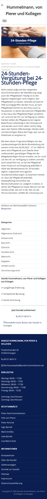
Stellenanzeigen (8, 464)
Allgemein (6, 229)
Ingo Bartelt (6, 427)
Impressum (6, 478)
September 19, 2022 (8, 64)
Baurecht (5, 242)
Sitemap (5, 474)
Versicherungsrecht (10, 270)
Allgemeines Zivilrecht (11, 233)
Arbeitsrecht (5, 70)
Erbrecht (5, 247)
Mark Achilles (7, 431)
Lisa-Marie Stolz (8, 441)
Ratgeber (5, 261)
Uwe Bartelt (6, 436)
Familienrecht (7, 252)
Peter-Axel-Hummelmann (13, 413)
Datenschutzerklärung (11, 483)
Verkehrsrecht (8, 265)
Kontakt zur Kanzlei (10, 469)
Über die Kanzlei (9, 460)
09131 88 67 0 (24, 316)
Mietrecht (5, 256)
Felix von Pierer (8, 417)
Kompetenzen (7, 455)
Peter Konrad (7, 422)
